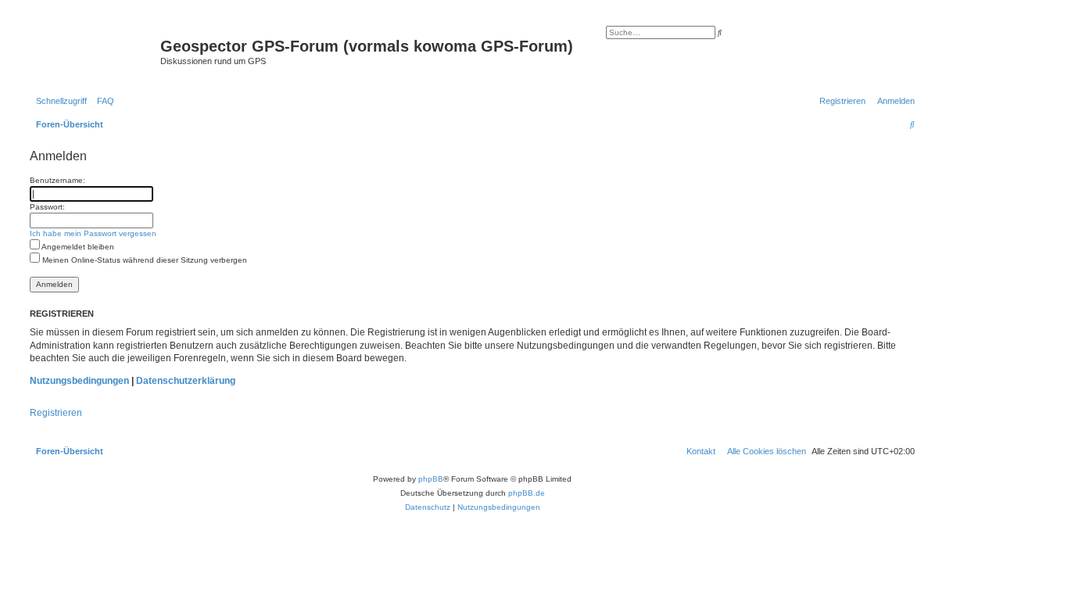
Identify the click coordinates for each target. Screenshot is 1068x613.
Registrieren (56, 412)
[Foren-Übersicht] (93, 51)
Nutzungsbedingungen (79, 380)
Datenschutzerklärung (185, 380)
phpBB (430, 479)
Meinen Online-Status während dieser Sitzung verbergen (143, 260)
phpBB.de (526, 493)
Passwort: (47, 207)
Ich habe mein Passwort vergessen (93, 233)
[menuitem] (102, 100)
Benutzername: (57, 180)
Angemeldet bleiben (77, 246)
